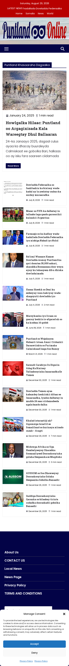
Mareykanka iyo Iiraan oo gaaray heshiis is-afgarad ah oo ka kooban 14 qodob (44, 319)
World (50, 13)
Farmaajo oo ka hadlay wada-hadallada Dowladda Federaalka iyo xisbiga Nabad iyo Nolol (44, 237)
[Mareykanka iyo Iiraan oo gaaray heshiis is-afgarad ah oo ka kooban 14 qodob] (13, 322)
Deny (34, 652)
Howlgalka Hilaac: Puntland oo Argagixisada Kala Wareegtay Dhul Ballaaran (33, 128)
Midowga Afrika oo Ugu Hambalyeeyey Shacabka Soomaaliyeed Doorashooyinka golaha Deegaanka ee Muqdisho (44, 451)
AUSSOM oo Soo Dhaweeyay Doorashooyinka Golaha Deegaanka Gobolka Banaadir (43, 476)
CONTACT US (14, 560)
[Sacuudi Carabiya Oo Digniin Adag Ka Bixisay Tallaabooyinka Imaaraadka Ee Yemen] (13, 373)
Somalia (30, 13)
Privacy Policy (26, 661)
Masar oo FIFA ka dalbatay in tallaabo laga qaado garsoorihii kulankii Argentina (44, 214)
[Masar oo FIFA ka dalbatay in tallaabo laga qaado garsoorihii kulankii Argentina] (13, 217)
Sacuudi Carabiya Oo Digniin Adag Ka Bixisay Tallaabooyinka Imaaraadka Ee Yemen (44, 370)
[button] (64, 614)
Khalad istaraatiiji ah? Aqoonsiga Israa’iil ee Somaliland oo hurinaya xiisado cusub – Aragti (44, 425)
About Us (11, 552)
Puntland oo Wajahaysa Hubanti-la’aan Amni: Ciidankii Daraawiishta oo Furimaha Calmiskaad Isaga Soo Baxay (44, 343)
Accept (34, 644)
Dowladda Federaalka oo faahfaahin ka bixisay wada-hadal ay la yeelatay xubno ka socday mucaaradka (43, 189)
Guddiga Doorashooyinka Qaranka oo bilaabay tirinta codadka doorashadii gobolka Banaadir (43, 501)
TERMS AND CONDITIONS (23, 593)
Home (19, 13)
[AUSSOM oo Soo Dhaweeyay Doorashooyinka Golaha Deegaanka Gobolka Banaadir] (13, 480)
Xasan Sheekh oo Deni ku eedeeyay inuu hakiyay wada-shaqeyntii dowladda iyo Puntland (43, 294)
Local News (13, 569)
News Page (12, 577)
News (41, 13)
